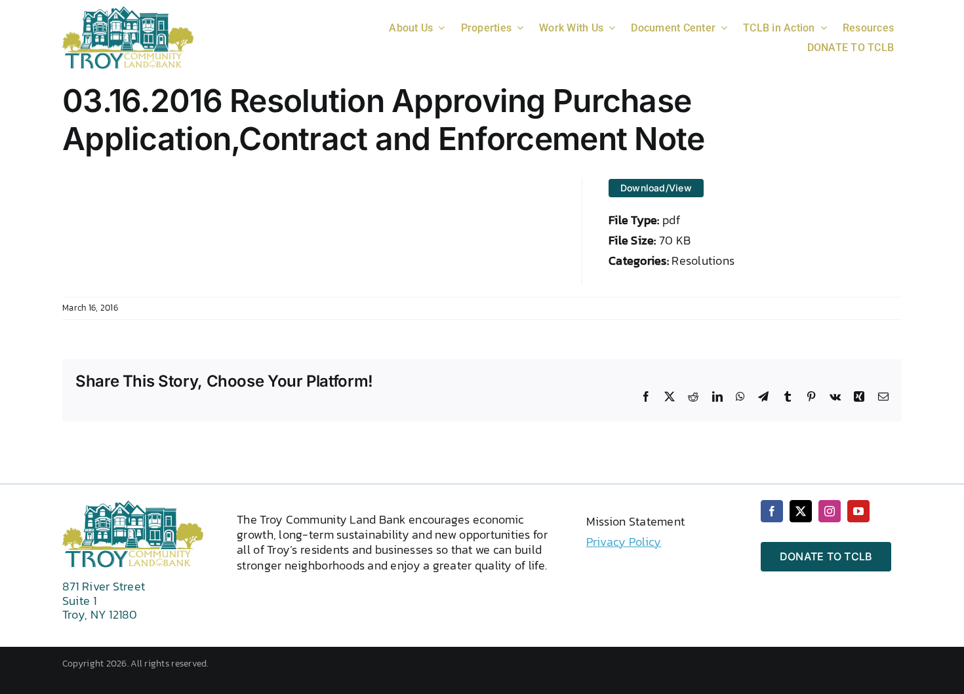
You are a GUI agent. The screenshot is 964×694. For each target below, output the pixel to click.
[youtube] (858, 511)
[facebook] (772, 511)
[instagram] (829, 511)
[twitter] (801, 511)
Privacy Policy (624, 541)
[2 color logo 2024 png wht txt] (127, 11)
